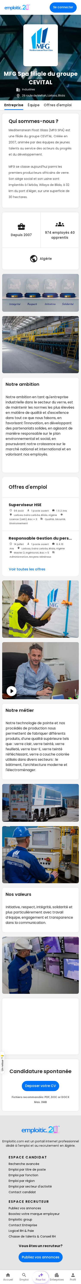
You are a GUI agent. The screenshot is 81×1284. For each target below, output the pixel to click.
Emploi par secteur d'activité (30, 1186)
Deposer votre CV (40, 1085)
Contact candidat (22, 1192)
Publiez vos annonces (25, 1208)
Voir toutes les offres (27, 569)
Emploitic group (20, 1219)
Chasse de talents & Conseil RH (32, 1236)
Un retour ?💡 (2, 1062)
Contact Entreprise (23, 1225)
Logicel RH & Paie (21, 1231)
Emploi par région (22, 1181)
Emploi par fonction (23, 1175)
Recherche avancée (24, 1164)
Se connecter (63, 7)
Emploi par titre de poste (27, 1169)
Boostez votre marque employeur (34, 1214)
